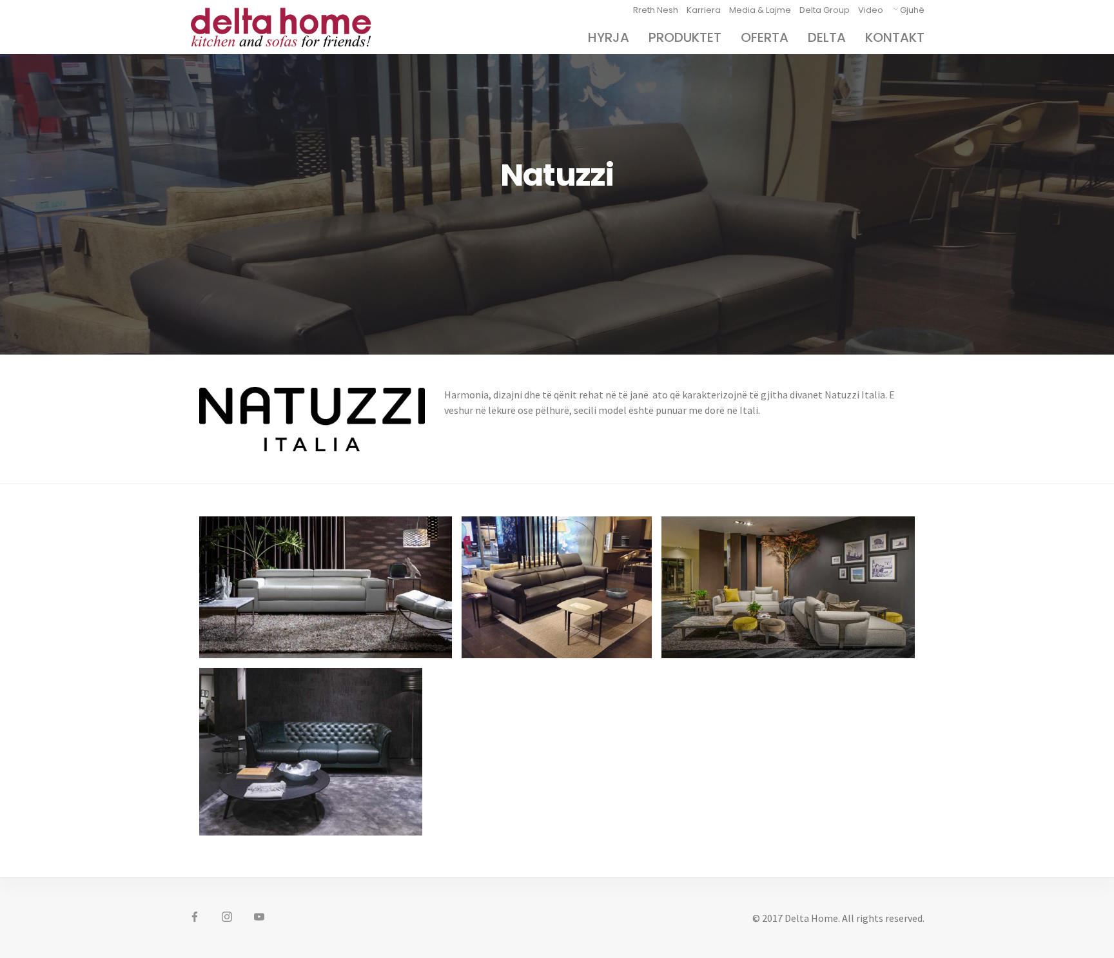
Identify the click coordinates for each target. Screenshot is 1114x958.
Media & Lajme (760, 10)
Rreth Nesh (655, 10)
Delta (827, 37)
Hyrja (608, 37)
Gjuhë (912, 10)
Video (870, 10)
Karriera (704, 10)
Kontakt (894, 37)
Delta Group (824, 10)
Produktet (685, 37)
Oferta (764, 37)
